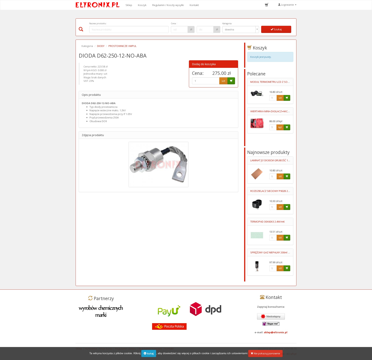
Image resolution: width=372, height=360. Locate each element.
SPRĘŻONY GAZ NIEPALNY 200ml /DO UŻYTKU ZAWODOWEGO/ (286, 252)
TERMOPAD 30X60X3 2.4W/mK (267, 221)
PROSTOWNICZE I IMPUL (122, 46)
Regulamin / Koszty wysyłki (168, 5)
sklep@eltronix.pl (275, 332)
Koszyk (142, 5)
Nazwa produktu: (98, 23)
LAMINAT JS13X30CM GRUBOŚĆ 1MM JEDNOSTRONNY (280, 160)
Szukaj (277, 29)
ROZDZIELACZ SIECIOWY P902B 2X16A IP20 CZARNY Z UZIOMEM (286, 191)
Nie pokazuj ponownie (266, 353)
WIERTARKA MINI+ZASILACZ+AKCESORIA (273, 111)
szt (223, 81)
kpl (280, 127)
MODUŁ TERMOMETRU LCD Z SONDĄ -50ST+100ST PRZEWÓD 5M (287, 82)
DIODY (100, 46)
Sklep (129, 5)
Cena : (174, 23)
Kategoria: (227, 23)
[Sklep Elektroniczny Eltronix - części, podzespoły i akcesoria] (99, 5)
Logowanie (287, 4)
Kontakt (194, 5)
